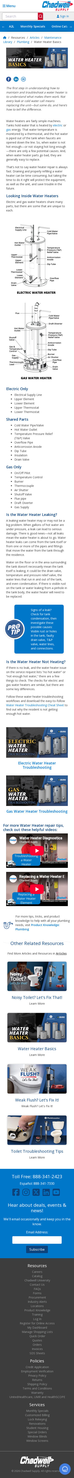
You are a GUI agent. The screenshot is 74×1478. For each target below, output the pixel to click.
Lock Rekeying (37, 1419)
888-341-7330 (44, 1183)
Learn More (37, 1003)
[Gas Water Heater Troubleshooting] (37, 790)
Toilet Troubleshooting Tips (37, 1151)
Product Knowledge (37, 1310)
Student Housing (37, 1428)
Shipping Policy (37, 1384)
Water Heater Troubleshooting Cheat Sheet (35, 705)
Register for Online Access (37, 1323)
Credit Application (37, 1367)
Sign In (64, 16)
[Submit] (40, 16)
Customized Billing (37, 1415)
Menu (10, 6)
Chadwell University (37, 1280)
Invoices (37, 1349)
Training (37, 1314)
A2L (11, 26)
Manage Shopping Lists (37, 1332)
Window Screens (37, 1441)
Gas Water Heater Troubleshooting (37, 811)
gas (8, 129)
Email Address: (37, 1232)
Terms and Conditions (37, 1388)
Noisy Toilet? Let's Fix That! (37, 997)
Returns (37, 1380)
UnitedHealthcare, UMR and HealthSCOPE (37, 1397)
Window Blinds (37, 1436)
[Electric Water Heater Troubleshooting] (37, 742)
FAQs (37, 1289)
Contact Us (37, 1284)
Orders (37, 1345)
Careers (37, 1272)
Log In (37, 1319)
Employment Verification (37, 1371)
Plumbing (23, 42)
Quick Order (37, 1336)
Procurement (37, 1297)
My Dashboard (37, 1327)
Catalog (37, 1276)
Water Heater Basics (37, 1048)
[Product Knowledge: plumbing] (8, 924)
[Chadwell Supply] (57, 6)
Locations (37, 1306)
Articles (34, 37)
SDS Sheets (37, 1353)
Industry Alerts (37, 1302)
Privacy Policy (37, 1375)
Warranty (37, 1393)
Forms (37, 1293)
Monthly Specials (33, 26)
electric (57, 125)
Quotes (37, 1340)
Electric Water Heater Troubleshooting (37, 765)
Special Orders (37, 1432)
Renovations (37, 1423)
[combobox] (22, 16)
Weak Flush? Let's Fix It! (37, 1100)
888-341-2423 (47, 1176)
